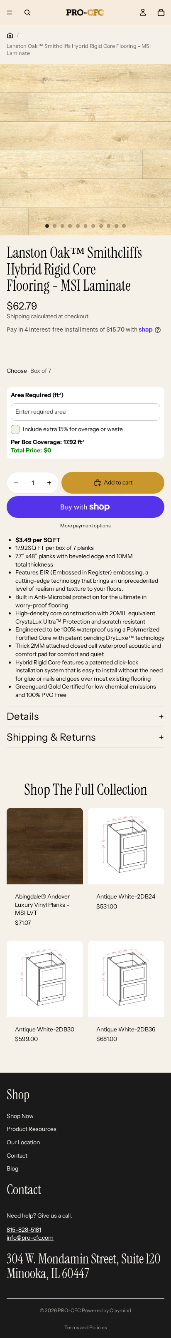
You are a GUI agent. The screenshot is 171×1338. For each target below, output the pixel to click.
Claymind (120, 1310)
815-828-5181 (24, 1229)
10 (116, 226)
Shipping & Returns (51, 737)
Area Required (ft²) (37, 395)
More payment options (85, 526)
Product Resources (31, 1129)
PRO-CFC (69, 1310)
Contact (17, 1155)
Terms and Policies (85, 1327)
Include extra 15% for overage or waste (73, 429)
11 (124, 226)
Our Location (23, 1142)
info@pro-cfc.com (30, 1238)
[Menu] (9, 12)
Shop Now (20, 1116)
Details (23, 716)
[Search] (27, 12)
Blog (12, 1169)
